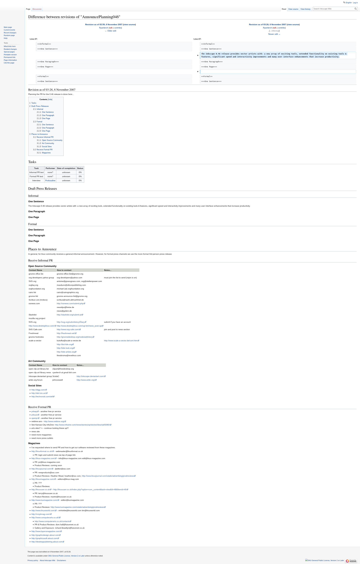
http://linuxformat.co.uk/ (41, 451)
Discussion (36, 9)
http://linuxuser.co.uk (40, 489)
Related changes (10, 49)
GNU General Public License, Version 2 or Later (66, 556)
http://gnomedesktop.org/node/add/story (75, 337)
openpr (34, 418)
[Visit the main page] (12, 11)
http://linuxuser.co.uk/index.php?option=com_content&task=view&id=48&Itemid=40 (89, 489)
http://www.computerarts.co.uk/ (45, 517)
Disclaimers (61, 560)
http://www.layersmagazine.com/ (45, 531)
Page (28, 9)
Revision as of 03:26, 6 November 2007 (267, 24)
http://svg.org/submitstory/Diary (71, 322)
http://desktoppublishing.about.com (46, 542)
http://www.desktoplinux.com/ (41, 326)
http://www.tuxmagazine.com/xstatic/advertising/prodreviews (77, 507)
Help (5, 38)
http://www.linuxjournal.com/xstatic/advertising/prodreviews (108, 476)
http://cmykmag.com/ (40, 514)
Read (284, 9)
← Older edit (110, 31)
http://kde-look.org (65, 348)
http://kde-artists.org (66, 352)
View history (305, 9)
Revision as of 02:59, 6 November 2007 (103, 24)
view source (129, 24)
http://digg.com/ (38, 390)
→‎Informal (274, 31)
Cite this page (9, 63)
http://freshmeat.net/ (66, 333)
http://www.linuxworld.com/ (43, 510)
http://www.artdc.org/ (86, 380)
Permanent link (9, 57)
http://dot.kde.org (64, 344)
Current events (9, 30)
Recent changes (10, 33)
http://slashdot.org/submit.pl (69, 315)
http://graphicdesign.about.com (45, 535)
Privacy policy (33, 560)
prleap (34, 411)
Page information (10, 60)
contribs (117, 28)
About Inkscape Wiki (47, 560)
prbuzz (34, 415)
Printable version (10, 55)
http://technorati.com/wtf (42, 396)
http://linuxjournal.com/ (41, 469)
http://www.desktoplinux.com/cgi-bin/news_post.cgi (79, 326)
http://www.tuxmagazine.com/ (44, 500)
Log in (355, 3)
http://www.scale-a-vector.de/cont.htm (120, 340)
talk (110, 28)
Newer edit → (274, 34)
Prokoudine (50, 180)
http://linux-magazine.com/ (43, 458)
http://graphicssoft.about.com (44, 538)
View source (293, 9)
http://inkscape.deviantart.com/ (90, 376)
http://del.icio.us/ (38, 393)
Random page (9, 35)
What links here (10, 46)
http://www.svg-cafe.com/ (68, 329)
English (349, 3)
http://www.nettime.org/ (54, 421)
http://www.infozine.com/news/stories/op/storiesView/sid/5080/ (82, 425)
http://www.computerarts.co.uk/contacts (52, 521)
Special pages (9, 52)
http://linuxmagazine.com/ (42, 479)
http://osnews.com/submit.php (70, 303)
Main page (8, 27)
